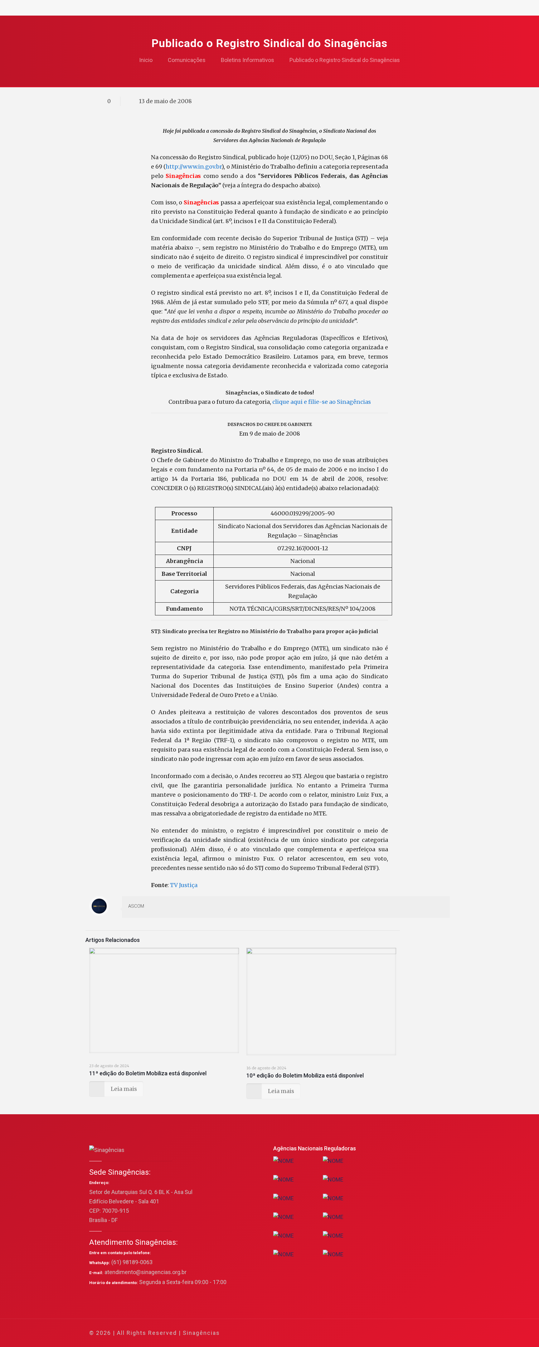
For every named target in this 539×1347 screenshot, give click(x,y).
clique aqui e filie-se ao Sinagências (321, 401)
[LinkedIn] (410, 1333)
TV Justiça (183, 885)
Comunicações (187, 60)
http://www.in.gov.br (193, 166)
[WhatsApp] (376, 1333)
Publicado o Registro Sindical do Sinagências (344, 60)
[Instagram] (418, 1333)
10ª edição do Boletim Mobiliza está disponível (305, 1075)
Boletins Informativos (247, 60)
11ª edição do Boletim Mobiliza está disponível (147, 1073)
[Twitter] (393, 1333)
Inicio (146, 60)
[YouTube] (402, 1333)
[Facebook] (385, 1333)
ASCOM (136, 906)
